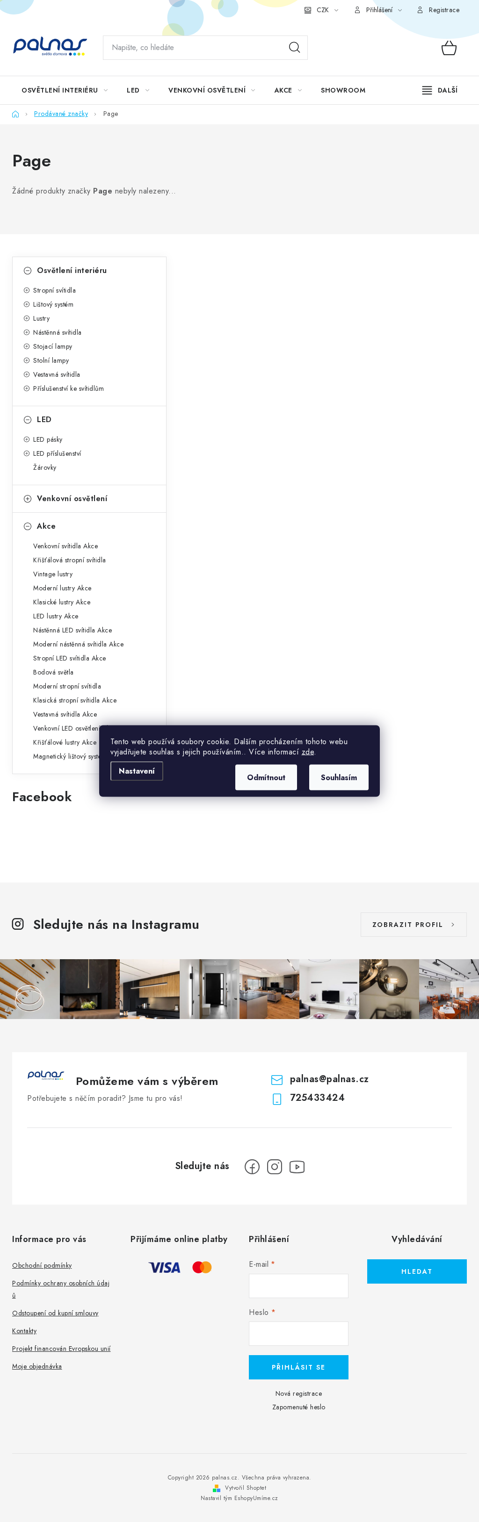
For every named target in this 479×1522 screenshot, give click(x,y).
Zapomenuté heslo (299, 1407)
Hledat (295, 48)
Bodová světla (53, 672)
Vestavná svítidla (56, 374)
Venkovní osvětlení (72, 498)
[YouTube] (297, 1166)
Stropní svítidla (54, 290)
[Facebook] (252, 1166)
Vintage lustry (53, 574)
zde (308, 752)
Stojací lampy (53, 346)
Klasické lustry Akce (61, 602)
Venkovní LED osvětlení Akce (75, 728)
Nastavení (137, 771)
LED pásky (48, 439)
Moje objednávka (37, 1366)
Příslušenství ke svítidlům (68, 388)
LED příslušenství (57, 453)
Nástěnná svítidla (57, 332)
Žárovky (45, 467)
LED (44, 419)
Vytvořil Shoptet (245, 1488)
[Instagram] (274, 1166)
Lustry (41, 318)
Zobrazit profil (407, 924)
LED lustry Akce (56, 616)
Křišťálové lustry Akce (64, 742)
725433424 (317, 1098)
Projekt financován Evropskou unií (61, 1348)
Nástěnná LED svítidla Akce (72, 630)
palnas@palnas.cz (329, 1079)
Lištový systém (53, 304)
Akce (46, 526)
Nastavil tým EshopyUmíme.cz (239, 1498)
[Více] (440, 90)
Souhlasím (339, 777)
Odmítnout (266, 777)
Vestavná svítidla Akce (65, 714)
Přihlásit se (299, 1367)
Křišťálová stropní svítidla (69, 560)
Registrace (444, 9)
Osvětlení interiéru (72, 270)
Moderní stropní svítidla (67, 686)
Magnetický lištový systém (70, 756)
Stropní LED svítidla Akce (69, 658)
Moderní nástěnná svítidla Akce (78, 644)
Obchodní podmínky (42, 1265)
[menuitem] (64, 90)
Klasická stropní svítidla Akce (74, 700)
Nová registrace (299, 1393)
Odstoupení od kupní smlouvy (55, 1313)
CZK (323, 9)
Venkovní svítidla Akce (65, 546)
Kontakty (24, 1330)
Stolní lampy (51, 360)
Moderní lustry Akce (62, 588)
